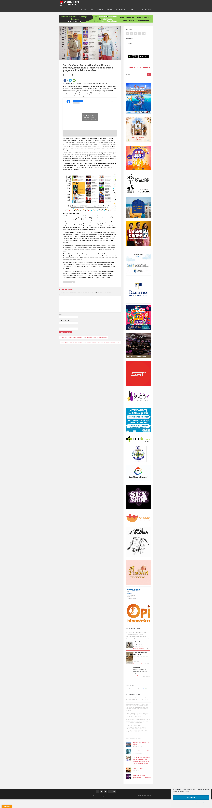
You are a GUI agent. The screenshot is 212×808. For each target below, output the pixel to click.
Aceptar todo (191, 797)
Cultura (133, 9)
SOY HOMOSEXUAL (138, 768)
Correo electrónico (64, 320)
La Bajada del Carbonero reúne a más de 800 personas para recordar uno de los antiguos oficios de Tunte (138, 699)
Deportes (140, 9)
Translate (148, 688)
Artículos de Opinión (121, 9)
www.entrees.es (77, 150)
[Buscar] (149, 74)
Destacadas (110, 9)
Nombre (61, 314)
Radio (85, 9)
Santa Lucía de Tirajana (92, 75)
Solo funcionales (181, 803)
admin (75, 75)
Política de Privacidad (83, 796)
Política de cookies (183, 791)
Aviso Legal (71, 796)
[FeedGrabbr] (138, 677)
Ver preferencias (200, 803)
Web (60, 326)
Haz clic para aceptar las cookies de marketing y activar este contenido (89, 117)
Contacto (148, 9)
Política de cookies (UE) (98, 796)
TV (81, 9)
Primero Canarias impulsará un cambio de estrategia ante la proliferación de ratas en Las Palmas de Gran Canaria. (137, 715)
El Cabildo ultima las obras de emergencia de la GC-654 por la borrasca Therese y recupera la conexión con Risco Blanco (138, 721)
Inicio (92, 9)
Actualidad (100, 9)
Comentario (62, 295)
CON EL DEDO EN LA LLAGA (138, 67)
